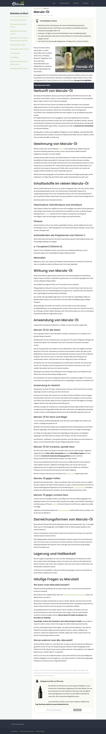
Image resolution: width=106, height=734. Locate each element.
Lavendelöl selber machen (18, 20)
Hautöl (47, 214)
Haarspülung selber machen (19, 68)
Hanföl (54, 504)
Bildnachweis (40, 731)
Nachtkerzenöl (70, 473)
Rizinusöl (61, 149)
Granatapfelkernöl (79, 487)
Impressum (14, 731)
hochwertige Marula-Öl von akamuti (74, 595)
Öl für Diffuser (14, 57)
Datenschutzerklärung (27, 731)
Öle (42, 8)
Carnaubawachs (15, 53)
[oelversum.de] (18, 3)
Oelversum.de (37, 8)
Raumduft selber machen (18, 45)
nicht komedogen (63, 510)
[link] (92, 3)
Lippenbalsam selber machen (19, 49)
